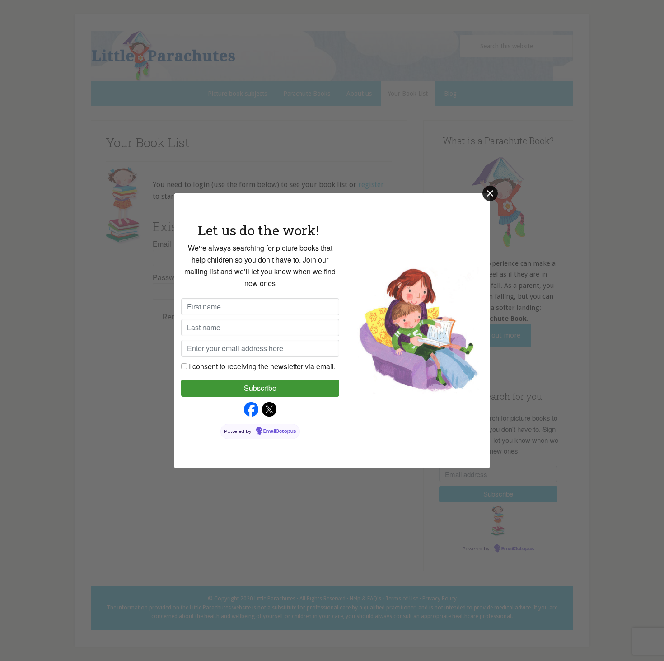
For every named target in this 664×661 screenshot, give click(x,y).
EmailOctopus (279, 431)
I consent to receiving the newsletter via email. (262, 366)
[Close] (490, 193)
